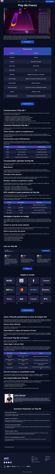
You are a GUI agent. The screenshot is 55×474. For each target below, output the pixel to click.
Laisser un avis (46, 250)
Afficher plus (27, 268)
